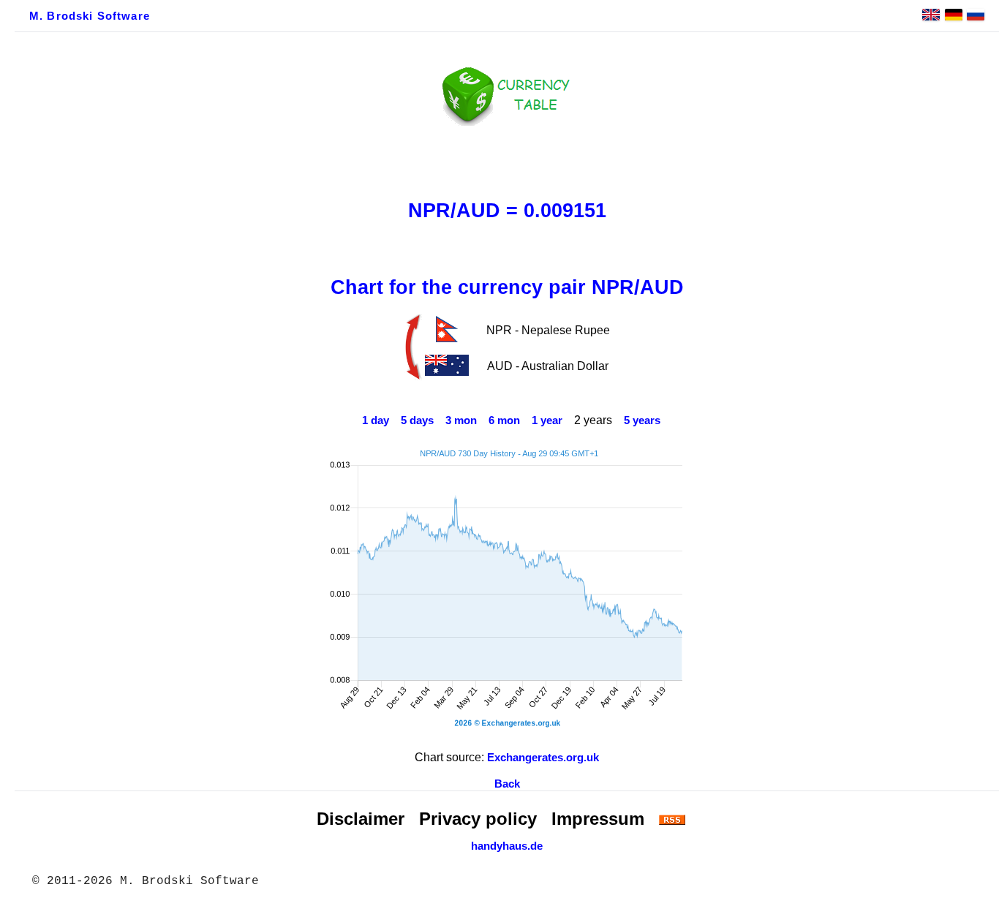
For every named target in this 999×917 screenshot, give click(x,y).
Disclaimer (360, 819)
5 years (642, 420)
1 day (375, 420)
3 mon (461, 420)
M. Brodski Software (89, 16)
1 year (547, 420)
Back (507, 784)
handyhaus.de (507, 846)
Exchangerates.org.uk (543, 757)
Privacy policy (478, 819)
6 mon (504, 420)
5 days (417, 420)
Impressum (597, 819)
